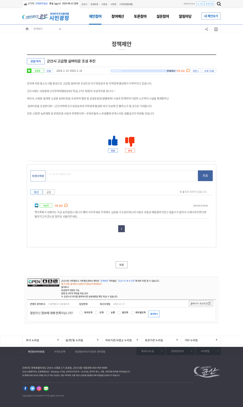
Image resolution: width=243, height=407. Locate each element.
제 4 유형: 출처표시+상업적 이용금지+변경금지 (81, 283)
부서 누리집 (32, 340)
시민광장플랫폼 (126, 4)
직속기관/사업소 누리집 (118, 340)
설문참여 (162, 16)
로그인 (200, 3)
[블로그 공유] (46, 388)
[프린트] (216, 29)
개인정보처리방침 (36, 351)
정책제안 (37, 29)
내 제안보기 (211, 16)
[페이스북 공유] (25, 388)
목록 (121, 265)
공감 (48, 192)
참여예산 (117, 16)
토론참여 (140, 16)
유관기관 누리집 (154, 340)
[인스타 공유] (39, 388)
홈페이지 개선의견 (199, 303)
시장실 (104, 4)
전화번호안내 (189, 3)
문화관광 (94, 4)
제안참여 (95, 16)
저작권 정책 (59, 351)
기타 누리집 (191, 340)
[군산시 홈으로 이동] (48, 16)
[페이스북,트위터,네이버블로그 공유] (206, 29)
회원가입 (209, 3)
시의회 (113, 4)
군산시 (84, 4)
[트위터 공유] (32, 388)
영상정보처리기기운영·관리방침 (90, 351)
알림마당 (185, 16)
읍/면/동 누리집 (74, 340)
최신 (36, 192)
